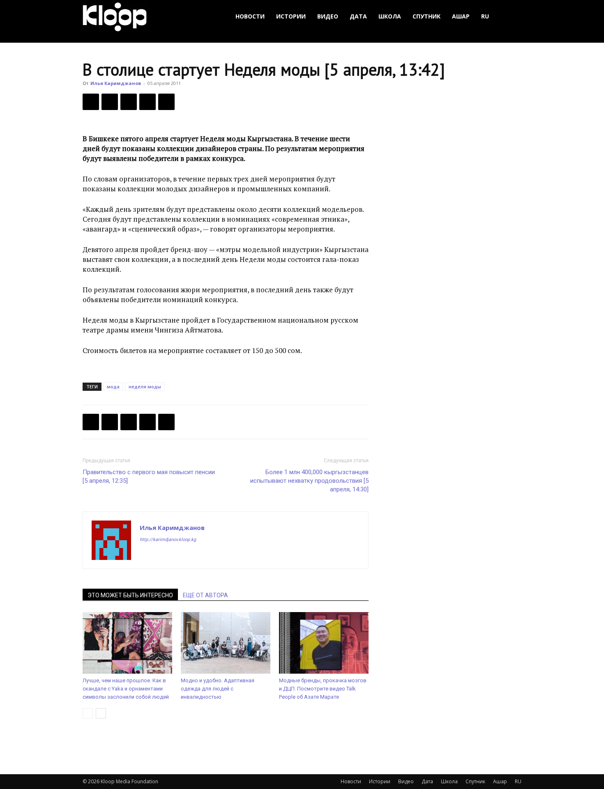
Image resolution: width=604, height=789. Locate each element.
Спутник (426, 16)
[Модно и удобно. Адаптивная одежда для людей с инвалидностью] (225, 643)
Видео (327, 16)
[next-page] (101, 713)
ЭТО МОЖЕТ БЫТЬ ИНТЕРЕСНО (130, 595)
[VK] (128, 102)
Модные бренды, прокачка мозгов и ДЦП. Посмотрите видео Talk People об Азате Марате (323, 688)
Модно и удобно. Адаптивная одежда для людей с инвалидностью (217, 688)
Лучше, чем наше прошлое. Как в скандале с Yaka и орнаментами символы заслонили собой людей (126, 688)
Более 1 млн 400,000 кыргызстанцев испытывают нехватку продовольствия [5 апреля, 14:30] (309, 480)
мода (113, 386)
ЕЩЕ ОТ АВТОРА (205, 595)
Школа (389, 16)
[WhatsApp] (166, 102)
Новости (250, 16)
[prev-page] (88, 713)
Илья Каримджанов (115, 83)
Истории (291, 16)
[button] (511, 16)
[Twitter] (109, 102)
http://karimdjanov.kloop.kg (168, 539)
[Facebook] (91, 102)
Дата (358, 16)
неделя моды (145, 386)
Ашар (461, 16)
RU (485, 16)
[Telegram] (147, 102)
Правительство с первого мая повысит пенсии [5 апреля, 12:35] (149, 476)
